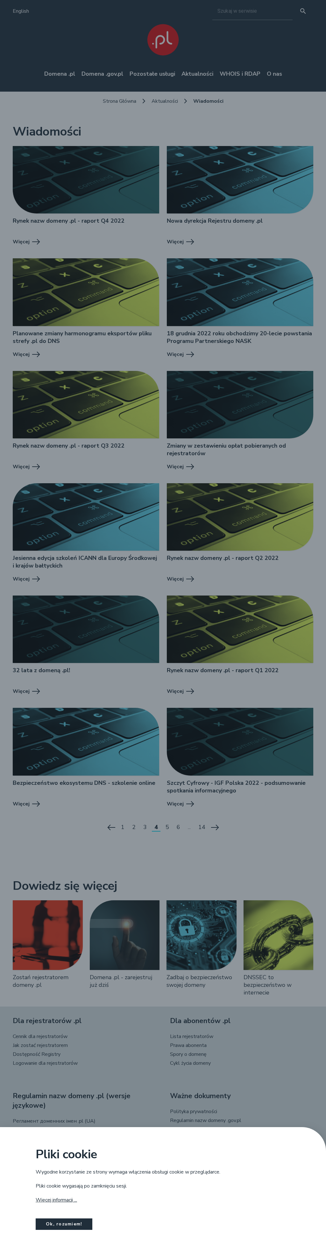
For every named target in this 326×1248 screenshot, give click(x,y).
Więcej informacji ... (56, 1199)
